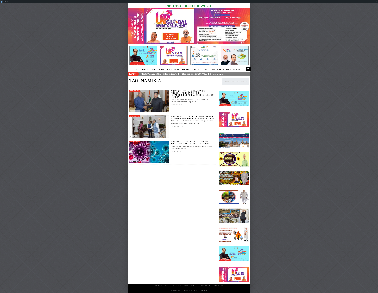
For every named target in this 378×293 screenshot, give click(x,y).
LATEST (132, 74)
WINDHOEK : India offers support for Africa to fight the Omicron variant (190, 142)
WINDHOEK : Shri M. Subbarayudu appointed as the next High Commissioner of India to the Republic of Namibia (193, 94)
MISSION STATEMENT (162, 286)
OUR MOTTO (177, 286)
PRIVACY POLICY (205, 286)
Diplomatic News (134, 90)
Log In (6, 1)
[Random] (248, 69)
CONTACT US (218, 286)
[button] (130, 26)
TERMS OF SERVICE (190, 286)
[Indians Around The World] (189, 6)
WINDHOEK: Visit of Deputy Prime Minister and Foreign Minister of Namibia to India (193, 117)
